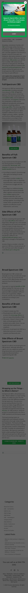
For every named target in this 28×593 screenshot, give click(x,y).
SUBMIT (14, 34)
